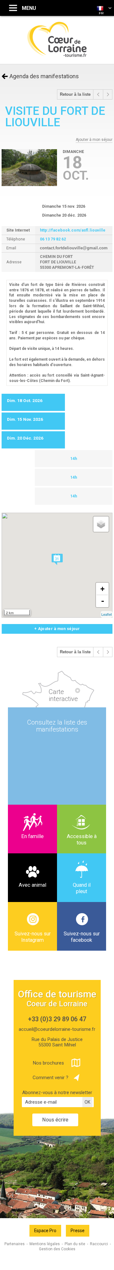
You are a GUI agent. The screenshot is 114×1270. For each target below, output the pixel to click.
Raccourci (99, 1244)
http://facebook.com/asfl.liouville (72, 230)
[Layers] (101, 524)
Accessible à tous (82, 839)
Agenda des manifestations (44, 76)
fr (101, 13)
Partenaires (14, 1244)
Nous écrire (55, 1120)
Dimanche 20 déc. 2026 (64, 215)
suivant (107, 94)
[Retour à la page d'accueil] (57, 56)
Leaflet (106, 614)
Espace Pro (45, 1230)
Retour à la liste (75, 94)
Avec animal (32, 885)
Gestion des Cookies (57, 1249)
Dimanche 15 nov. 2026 (63, 206)
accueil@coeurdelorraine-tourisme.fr (57, 1029)
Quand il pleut (82, 888)
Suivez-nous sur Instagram (33, 937)
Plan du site (75, 1244)
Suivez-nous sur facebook (82, 937)
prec (98, 94)
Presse (78, 1230)
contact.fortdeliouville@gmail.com (74, 248)
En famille (32, 836)
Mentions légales (44, 1244)
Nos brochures (48, 1063)
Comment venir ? (50, 1077)
